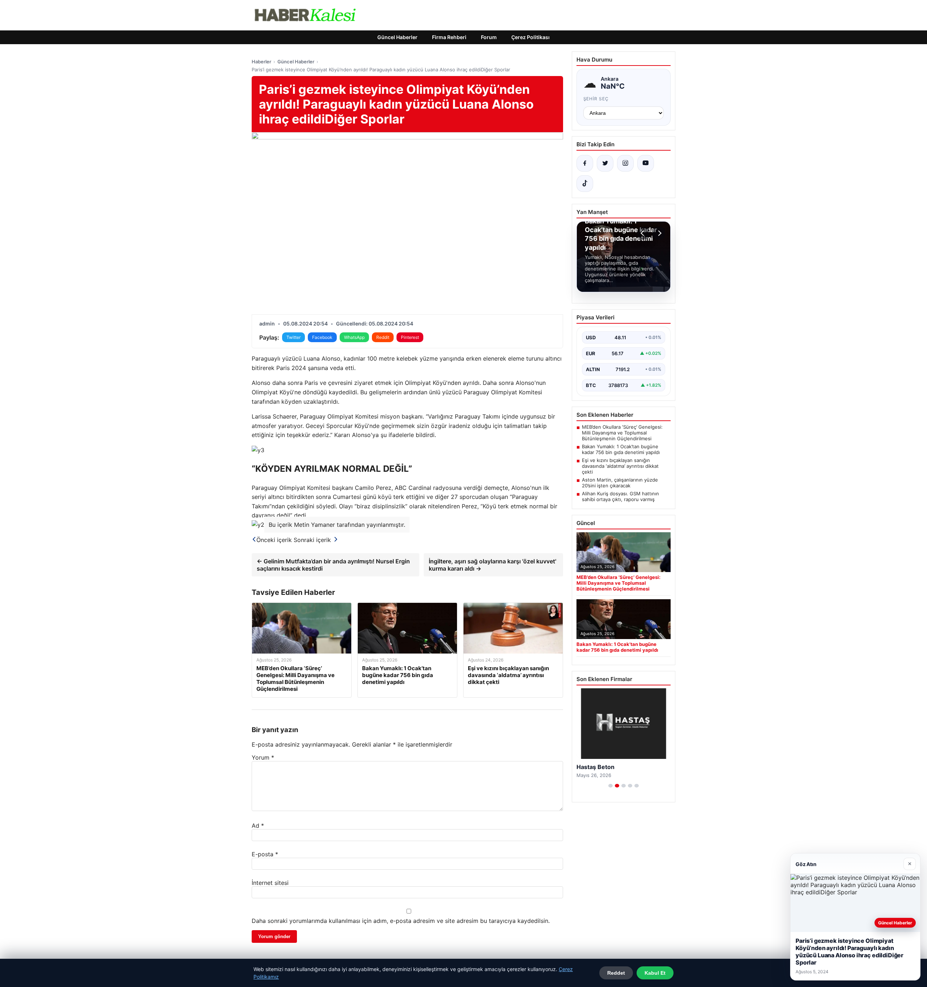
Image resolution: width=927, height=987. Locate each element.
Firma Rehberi (449, 37)
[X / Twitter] (605, 163)
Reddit (382, 337)
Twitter (293, 337)
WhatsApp (354, 337)
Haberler (261, 61)
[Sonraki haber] (659, 233)
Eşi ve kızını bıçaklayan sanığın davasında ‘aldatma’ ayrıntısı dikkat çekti (620, 466)
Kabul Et (655, 973)
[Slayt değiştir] (610, 786)
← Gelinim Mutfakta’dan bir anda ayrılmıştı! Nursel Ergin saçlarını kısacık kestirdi (333, 565)
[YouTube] (645, 163)
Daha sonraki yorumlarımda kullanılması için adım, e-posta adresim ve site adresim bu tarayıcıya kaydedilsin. (401, 920)
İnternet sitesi (270, 882)
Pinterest (410, 337)
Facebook (322, 337)
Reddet (616, 973)
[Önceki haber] (643, 233)
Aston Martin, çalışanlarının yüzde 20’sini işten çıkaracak (620, 482)
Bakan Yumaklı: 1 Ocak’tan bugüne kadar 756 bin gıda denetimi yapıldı (621, 449)
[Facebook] (584, 163)
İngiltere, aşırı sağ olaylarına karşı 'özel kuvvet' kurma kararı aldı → (492, 565)
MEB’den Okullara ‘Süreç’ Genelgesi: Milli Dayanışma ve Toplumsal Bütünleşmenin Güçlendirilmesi (622, 432)
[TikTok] (584, 183)
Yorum (263, 757)
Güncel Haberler (397, 37)
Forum (489, 37)
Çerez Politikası (530, 37)
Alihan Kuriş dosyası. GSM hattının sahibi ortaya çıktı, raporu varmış (620, 496)
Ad (258, 825)
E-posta (265, 854)
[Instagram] (625, 163)
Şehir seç (596, 98)
